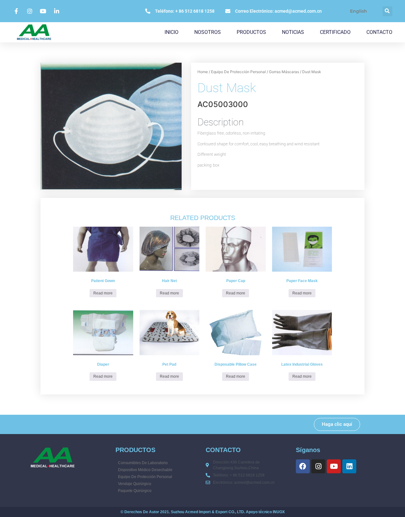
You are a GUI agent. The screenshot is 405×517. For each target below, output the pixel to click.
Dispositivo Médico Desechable (145, 470)
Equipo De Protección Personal (238, 71)
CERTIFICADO (335, 32)
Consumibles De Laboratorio (143, 463)
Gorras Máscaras (284, 71)
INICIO (171, 32)
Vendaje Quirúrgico (134, 484)
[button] (387, 11)
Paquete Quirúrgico (135, 491)
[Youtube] (334, 466)
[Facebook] (303, 466)
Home (202, 71)
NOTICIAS (293, 32)
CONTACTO (379, 32)
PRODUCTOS (251, 32)
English (358, 11)
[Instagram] (318, 466)
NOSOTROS (207, 32)
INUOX (279, 512)
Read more (103, 293)
